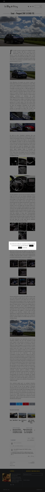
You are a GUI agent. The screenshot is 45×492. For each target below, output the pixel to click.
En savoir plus (24, 247)
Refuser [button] (20, 247)
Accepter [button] (31, 245)
